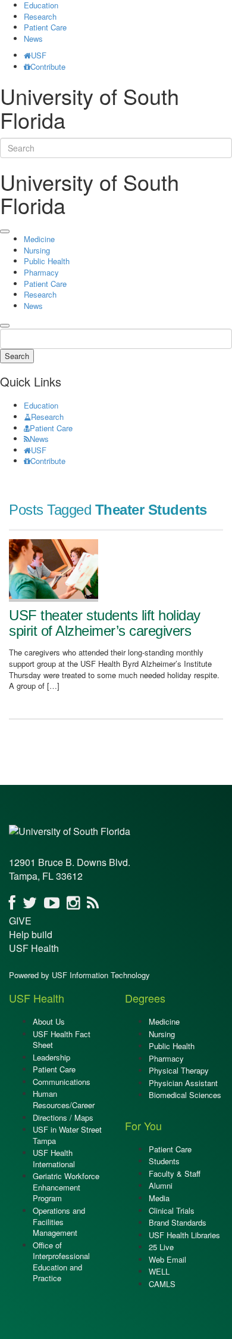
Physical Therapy (179, 1070)
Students (164, 1161)
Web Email (167, 1259)
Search (17, 355)
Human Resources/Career (64, 1099)
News (33, 38)
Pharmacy (41, 272)
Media (159, 1198)
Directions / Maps (63, 1117)
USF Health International (54, 1158)
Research (40, 16)
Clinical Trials (172, 1210)
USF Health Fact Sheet (61, 1039)
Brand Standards (177, 1222)
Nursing (37, 250)
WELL (159, 1271)
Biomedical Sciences (185, 1094)
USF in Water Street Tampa (67, 1135)
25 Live (161, 1247)
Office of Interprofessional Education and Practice (61, 1261)
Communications (61, 1081)
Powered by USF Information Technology (79, 975)
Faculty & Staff (174, 1173)
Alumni (161, 1185)
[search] (5, 325)
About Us (49, 1021)
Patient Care (45, 27)
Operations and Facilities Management (59, 1221)
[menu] (5, 231)
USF (38, 55)
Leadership (51, 1057)
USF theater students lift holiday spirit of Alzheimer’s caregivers (104, 623)
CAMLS (162, 1283)
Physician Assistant (183, 1082)
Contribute (47, 66)
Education (41, 405)
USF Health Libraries (184, 1235)
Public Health (47, 261)
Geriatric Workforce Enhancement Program (66, 1187)
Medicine (39, 239)
